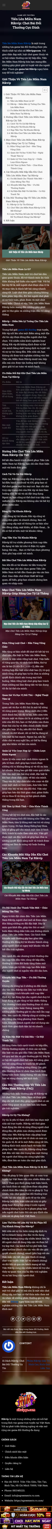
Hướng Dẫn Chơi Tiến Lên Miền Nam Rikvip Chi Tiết (25, 118)
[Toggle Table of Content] (43, 90)
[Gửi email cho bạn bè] (28, 1318)
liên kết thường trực (27, 1332)
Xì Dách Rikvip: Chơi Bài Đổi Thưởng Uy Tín (13, 1364)
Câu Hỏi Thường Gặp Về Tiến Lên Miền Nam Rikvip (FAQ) (26, 199)
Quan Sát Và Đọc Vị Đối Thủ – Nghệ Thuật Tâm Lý (27, 154)
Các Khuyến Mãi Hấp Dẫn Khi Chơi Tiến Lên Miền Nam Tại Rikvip (24, 173)
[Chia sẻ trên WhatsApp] (13, 1318)
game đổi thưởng (27, 329)
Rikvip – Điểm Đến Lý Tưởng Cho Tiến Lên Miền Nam (27, 106)
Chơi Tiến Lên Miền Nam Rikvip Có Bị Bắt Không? (28, 209)
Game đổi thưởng (26, 15)
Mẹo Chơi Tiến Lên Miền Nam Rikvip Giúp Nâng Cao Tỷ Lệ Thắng (25, 141)
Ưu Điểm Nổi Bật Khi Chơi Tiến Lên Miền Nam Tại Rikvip (26, 112)
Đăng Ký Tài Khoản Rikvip (23, 127)
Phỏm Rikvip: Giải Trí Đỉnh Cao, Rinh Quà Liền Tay (38, 1364)
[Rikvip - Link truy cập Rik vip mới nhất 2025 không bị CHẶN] (26, 5)
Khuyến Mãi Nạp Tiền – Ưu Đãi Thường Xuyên (25, 186)
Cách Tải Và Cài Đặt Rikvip (22, 123)
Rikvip (14, 1301)
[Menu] (4, 4)
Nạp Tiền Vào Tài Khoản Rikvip (25, 130)
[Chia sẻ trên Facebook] (18, 1318)
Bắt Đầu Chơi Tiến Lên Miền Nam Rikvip (26, 135)
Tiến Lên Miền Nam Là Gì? (22, 101)
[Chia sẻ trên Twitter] (23, 1318)
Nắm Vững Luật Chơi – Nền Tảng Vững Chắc (25, 148)
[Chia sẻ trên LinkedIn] (39, 1318)
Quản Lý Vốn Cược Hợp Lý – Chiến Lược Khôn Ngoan (26, 160)
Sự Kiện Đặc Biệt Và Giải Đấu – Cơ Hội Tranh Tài (28, 193)
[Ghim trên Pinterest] (33, 1318)
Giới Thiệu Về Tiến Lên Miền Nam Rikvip (23, 96)
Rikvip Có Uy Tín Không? (22, 204)
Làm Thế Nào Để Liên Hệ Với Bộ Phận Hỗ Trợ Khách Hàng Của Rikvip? (27, 215)
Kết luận (10, 220)
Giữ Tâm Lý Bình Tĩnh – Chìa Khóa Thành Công (27, 167)
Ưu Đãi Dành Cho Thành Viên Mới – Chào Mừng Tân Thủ (27, 180)
